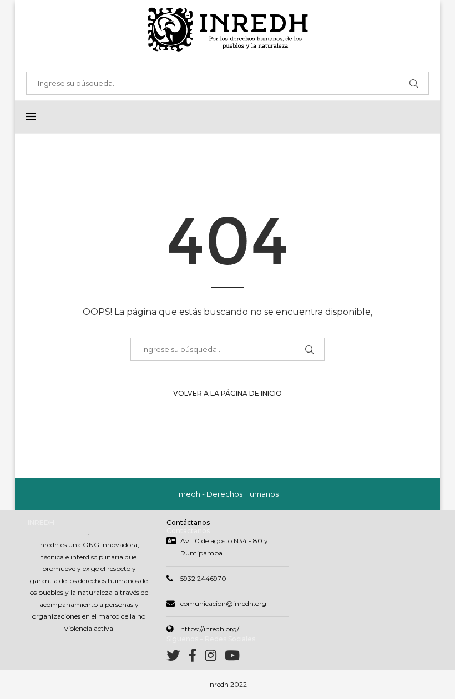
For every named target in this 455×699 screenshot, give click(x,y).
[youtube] (232, 658)
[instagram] (215, 658)
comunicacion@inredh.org (223, 603)
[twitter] (177, 658)
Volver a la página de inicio (227, 393)
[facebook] (196, 658)
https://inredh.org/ (209, 629)
